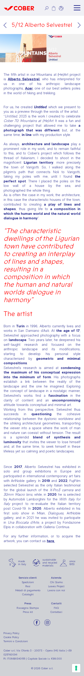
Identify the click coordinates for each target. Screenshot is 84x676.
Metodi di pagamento (27, 590)
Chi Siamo (56, 582)
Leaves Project (56, 586)
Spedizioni (28, 582)
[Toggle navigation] (77, 8)
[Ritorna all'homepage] (19, 8)
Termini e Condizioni (15, 641)
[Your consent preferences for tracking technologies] (76, 668)
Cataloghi (28, 594)
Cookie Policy (11, 637)
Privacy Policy (11, 633)
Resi (27, 586)
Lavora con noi (56, 590)
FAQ (56, 608)
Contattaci (56, 612)
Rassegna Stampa (28, 608)
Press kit (28, 612)
